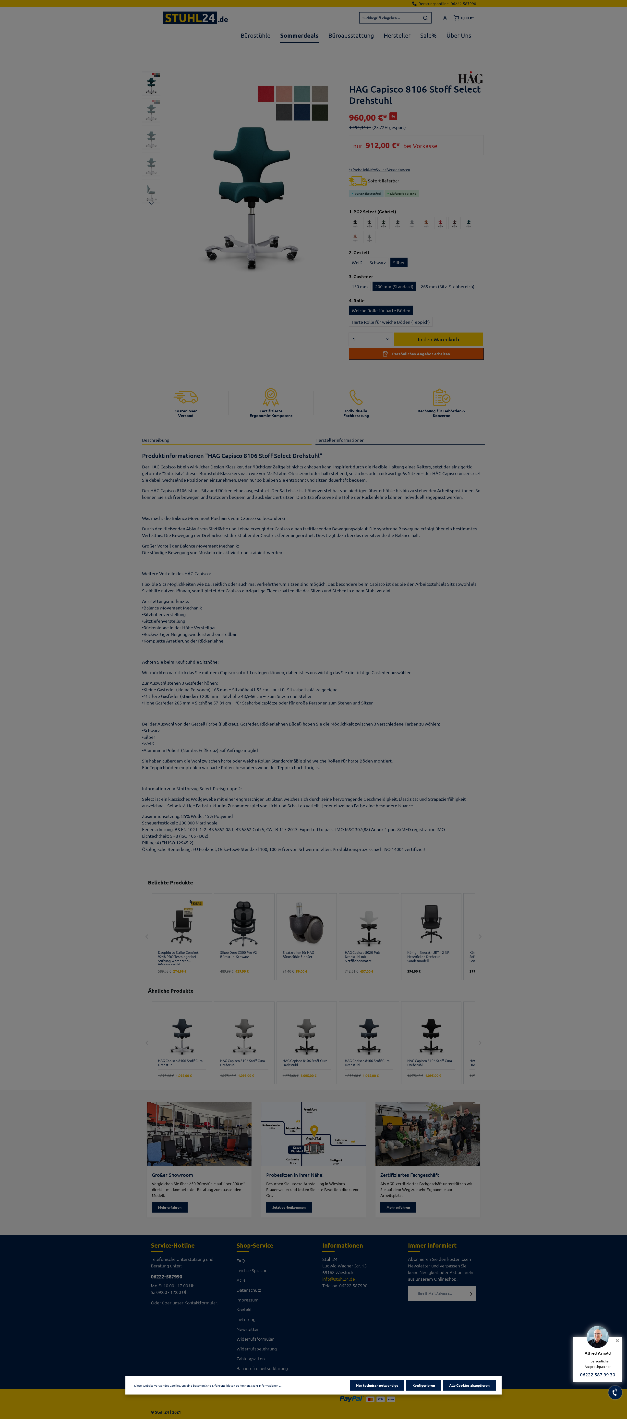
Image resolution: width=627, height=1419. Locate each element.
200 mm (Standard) (394, 286)
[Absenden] (471, 1293)
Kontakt (244, 1309)
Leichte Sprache (252, 1270)
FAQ (241, 1260)
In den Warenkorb (438, 339)
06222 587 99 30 (597, 1374)
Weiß (357, 262)
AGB (241, 1280)
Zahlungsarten (251, 1358)
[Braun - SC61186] (454, 223)
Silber (399, 262)
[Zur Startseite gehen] (195, 18)
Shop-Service (255, 1245)
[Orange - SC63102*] (426, 223)
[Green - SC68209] (383, 223)
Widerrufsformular (255, 1339)
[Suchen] (426, 18)
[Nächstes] (151, 203)
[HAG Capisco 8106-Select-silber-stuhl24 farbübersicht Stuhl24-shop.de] (251, 178)
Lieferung (246, 1319)
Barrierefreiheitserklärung (262, 1368)
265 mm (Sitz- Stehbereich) (447, 286)
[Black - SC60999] (355, 223)
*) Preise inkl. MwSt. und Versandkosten (379, 169)
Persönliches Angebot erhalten (421, 353)
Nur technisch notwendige (377, 1385)
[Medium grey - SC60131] (369, 237)
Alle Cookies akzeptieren (469, 1385)
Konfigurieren (423, 1385)
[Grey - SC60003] (398, 223)
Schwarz (378, 262)
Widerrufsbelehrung (257, 1348)
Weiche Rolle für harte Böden (381, 310)
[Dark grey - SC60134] (369, 223)
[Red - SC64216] (440, 223)
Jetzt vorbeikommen (289, 1207)
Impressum (248, 1299)
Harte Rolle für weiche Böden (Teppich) (391, 321)
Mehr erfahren (169, 1207)
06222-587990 (166, 1276)
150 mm (360, 286)
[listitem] (182, 936)
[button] (147, 936)
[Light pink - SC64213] (355, 237)
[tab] (227, 440)
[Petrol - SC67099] (469, 223)
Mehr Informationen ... (266, 1385)
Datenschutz (249, 1290)
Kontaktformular (200, 1302)
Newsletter (248, 1329)
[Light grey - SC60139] (412, 223)
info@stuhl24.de (338, 1279)
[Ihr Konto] (445, 17)
